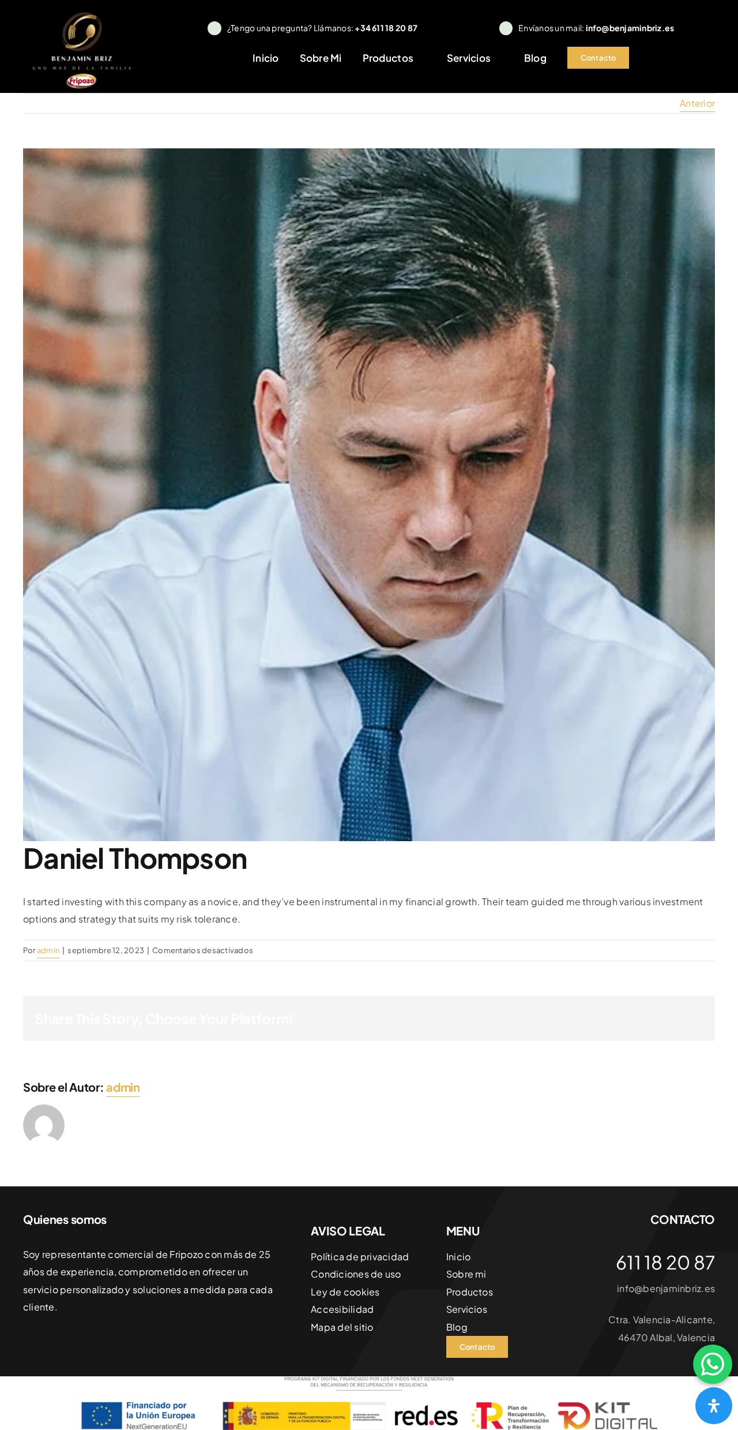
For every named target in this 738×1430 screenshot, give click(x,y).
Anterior (697, 103)
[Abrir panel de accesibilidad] (713, 1405)
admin (48, 950)
